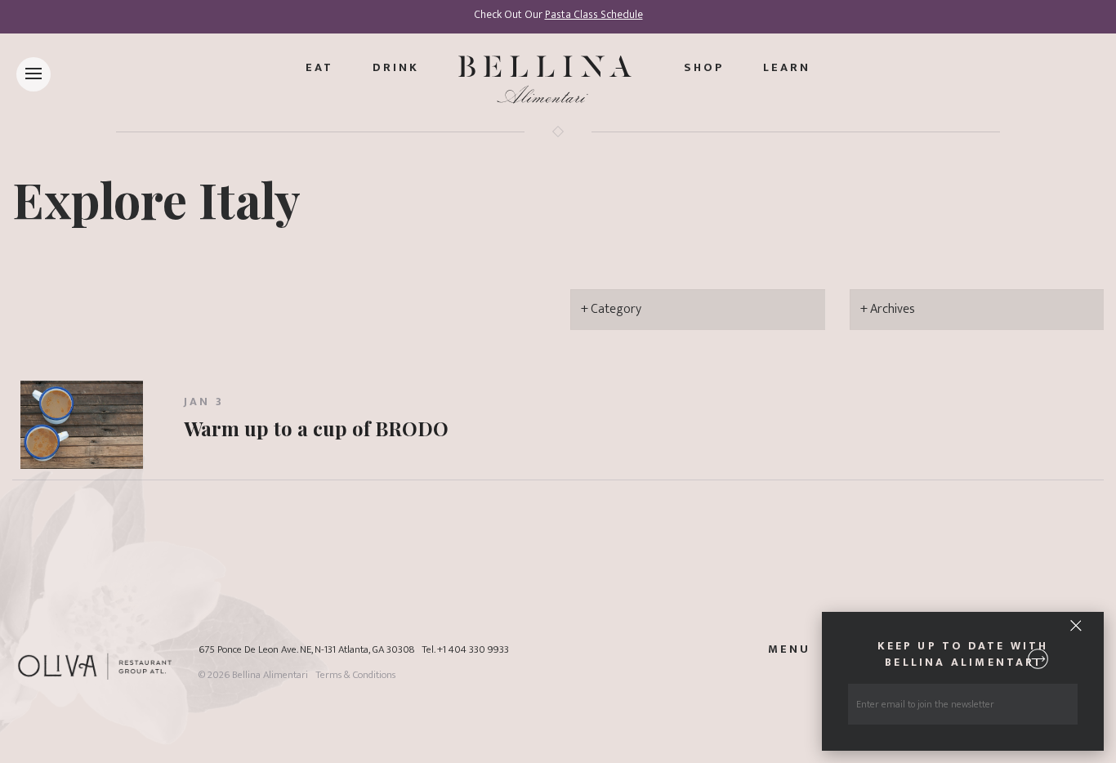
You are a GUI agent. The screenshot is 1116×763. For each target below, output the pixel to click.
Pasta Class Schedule (594, 15)
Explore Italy (156, 198)
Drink (396, 68)
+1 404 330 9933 (473, 649)
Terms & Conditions (355, 675)
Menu (789, 649)
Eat (319, 68)
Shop (704, 68)
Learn (786, 68)
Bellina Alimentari (270, 675)
